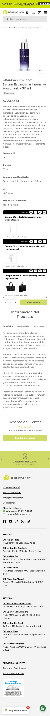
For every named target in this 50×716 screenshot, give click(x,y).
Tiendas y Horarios (12, 492)
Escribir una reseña (25, 437)
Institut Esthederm (10, 80)
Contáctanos (9, 502)
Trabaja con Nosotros (13, 497)
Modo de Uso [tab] (23, 326)
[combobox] (25, 19)
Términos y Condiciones (14, 668)
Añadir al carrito (34, 302)
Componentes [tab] (41, 326)
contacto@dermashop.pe (18, 514)
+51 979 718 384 (24, 511)
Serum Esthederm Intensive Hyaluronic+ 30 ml (25, 28)
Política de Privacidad (13, 673)
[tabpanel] (25, 179)
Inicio (5, 28)
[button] (39, 12)
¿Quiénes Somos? (11, 487)
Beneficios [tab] (8, 326)
